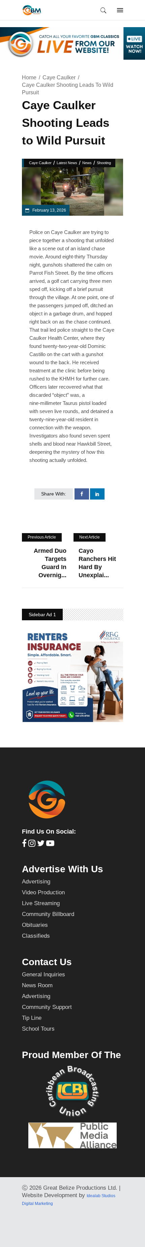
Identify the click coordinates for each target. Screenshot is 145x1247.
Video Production (43, 892)
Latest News (67, 163)
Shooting (104, 163)
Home (29, 77)
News (87, 163)
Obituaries (35, 925)
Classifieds (36, 936)
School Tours (38, 1029)
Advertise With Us (62, 869)
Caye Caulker (59, 77)
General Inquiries (43, 974)
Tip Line (31, 1018)
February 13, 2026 (48, 210)
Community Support (47, 1007)
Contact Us (47, 962)
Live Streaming (41, 903)
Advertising (36, 881)
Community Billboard (48, 914)
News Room (37, 985)
